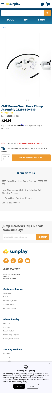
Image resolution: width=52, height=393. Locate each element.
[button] (7, 112)
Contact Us (7, 293)
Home (5, 27)
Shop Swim (7, 361)
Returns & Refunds (9, 308)
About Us (6, 323)
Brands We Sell (8, 331)
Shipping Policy (8, 304)
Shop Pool (7, 353)
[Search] (47, 13)
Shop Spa (6, 357)
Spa (26, 19)
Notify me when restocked (31, 157)
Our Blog (6, 327)
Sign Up (43, 237)
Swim (41, 19)
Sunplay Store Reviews (11, 339)
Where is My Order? (10, 301)
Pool (10, 19)
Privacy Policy (22, 381)
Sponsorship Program (11, 335)
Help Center (7, 297)
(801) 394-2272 (11, 269)
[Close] (49, 364)
